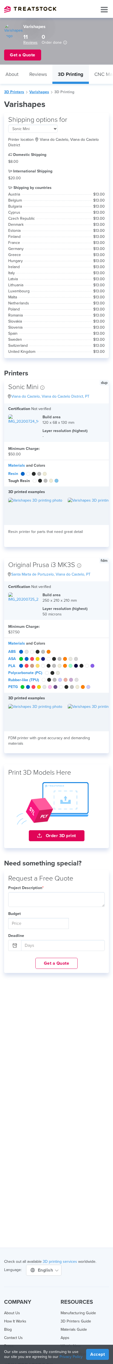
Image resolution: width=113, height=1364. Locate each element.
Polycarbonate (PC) (25, 672)
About (11, 74)
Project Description (26, 888)
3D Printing (70, 74)
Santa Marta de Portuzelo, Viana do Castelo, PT (51, 574)
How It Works (15, 1321)
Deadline (16, 935)
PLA (11, 666)
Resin (13, 473)
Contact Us (13, 1337)
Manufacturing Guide (78, 1313)
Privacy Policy (71, 1356)
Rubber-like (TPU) (23, 680)
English (46, 1270)
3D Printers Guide (76, 1321)
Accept (97, 1354)
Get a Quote (56, 963)
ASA (12, 658)
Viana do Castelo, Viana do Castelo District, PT (50, 396)
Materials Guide (74, 1329)
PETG (13, 686)
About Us (12, 1313)
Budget (14, 913)
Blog (8, 1329)
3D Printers (14, 92)
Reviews (30, 42)
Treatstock (30, 9)
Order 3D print (60, 835)
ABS (12, 651)
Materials (16, 465)
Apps (65, 1337)
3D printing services (60, 1261)
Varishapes (39, 92)
